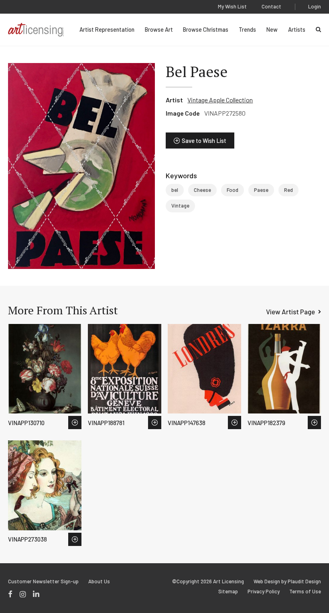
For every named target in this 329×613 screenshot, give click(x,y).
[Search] (318, 29)
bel (174, 190)
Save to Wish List (204, 140)
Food (232, 190)
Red (288, 190)
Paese (261, 190)
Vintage (180, 205)
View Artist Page (290, 312)
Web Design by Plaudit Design (287, 581)
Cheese (202, 190)
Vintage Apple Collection (220, 100)
